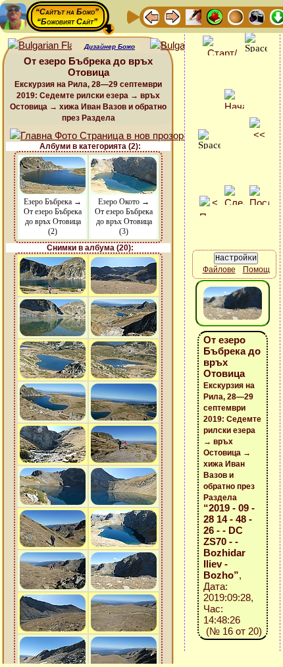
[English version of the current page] (40, 46)
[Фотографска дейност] (257, 16)
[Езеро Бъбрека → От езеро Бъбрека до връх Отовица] (52, 163)
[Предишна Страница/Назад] (151, 16)
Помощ (256, 269)
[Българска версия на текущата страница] (182, 46)
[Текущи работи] (236, 16)
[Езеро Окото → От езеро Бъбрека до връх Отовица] (124, 163)
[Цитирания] (214, 16)
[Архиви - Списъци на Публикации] (193, 16)
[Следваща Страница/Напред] (172, 16)
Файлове (219, 269)
